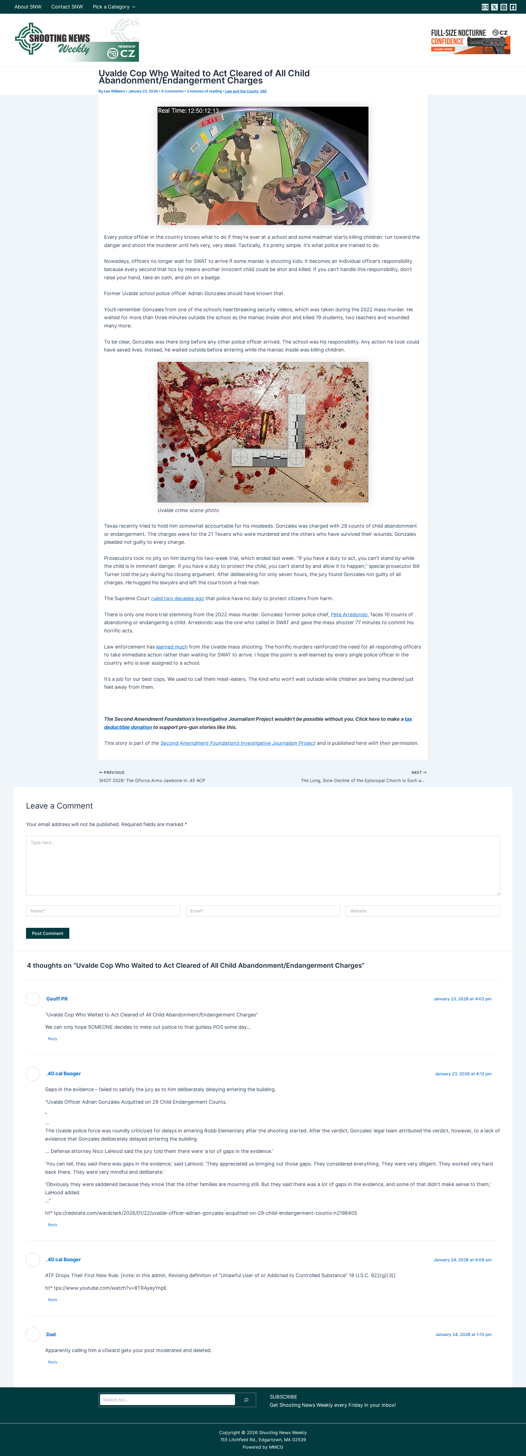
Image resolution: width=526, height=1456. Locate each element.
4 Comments (172, 91)
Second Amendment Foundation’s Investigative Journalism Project (238, 743)
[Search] (246, 1400)
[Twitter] (494, 7)
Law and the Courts (241, 91)
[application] (132, 7)
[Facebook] (513, 7)
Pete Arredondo (349, 614)
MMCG (276, 1447)
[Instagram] (504, 7)
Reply (52, 1038)
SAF (263, 91)
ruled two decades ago (177, 598)
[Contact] (485, 7)
